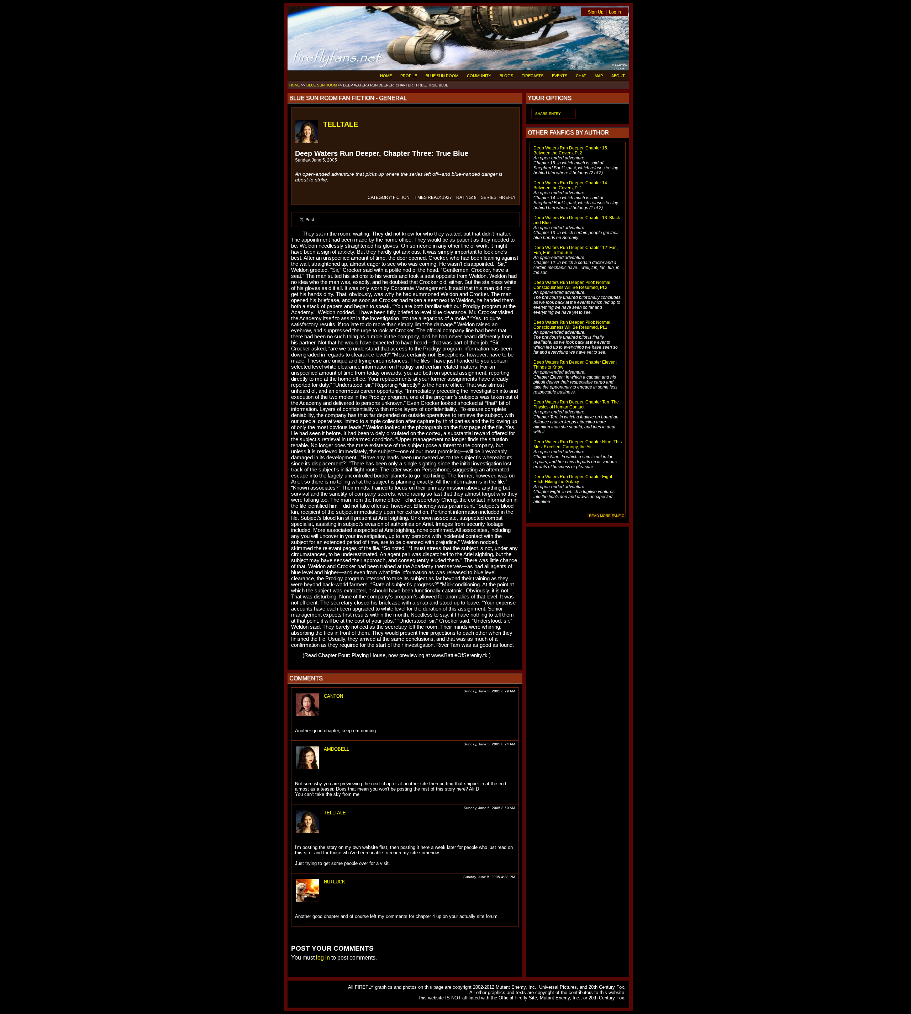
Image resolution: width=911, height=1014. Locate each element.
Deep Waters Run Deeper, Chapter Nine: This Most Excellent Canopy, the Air (577, 444)
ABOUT (618, 76)
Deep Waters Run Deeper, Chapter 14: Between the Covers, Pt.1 (570, 185)
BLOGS (506, 76)
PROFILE (408, 76)
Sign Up (596, 12)
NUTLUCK (334, 881)
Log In (615, 12)
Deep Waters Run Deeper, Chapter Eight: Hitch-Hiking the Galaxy (573, 479)
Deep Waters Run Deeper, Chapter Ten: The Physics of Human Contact (576, 405)
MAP (599, 76)
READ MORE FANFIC (606, 516)
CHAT (581, 76)
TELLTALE (340, 124)
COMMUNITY (479, 76)
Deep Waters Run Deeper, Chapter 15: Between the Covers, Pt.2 (570, 150)
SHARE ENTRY (548, 114)
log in (323, 958)
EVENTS (559, 76)
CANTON (333, 696)
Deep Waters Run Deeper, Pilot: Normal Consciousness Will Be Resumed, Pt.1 (571, 325)
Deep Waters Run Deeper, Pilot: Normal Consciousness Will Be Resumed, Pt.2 (571, 285)
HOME (386, 76)
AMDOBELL (336, 749)
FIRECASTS (532, 76)
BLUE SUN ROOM (442, 76)
